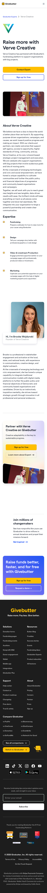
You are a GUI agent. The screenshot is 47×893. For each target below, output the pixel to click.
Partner (30, 699)
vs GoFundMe (8, 735)
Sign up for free (24, 77)
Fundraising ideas (33, 650)
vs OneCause (8, 726)
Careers (30, 695)
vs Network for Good (29, 735)
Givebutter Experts (34, 654)
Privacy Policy (24, 859)
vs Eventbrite (26, 731)
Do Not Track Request (23, 864)
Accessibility (37, 859)
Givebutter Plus (9, 673)
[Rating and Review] (37, 835)
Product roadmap (10, 695)
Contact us (7, 690)
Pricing (29, 690)
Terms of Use (10, 859)
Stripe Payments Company (33, 873)
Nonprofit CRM (8, 650)
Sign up (30, 709)
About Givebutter (33, 686)
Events (29, 645)
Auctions (6, 645)
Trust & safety (8, 709)
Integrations (7, 668)
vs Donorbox (7, 731)
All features (31, 664)
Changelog (7, 699)
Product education (34, 659)
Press (29, 704)
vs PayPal (6, 722)
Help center (7, 686)
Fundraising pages (10, 636)
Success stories (33, 641)
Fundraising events (10, 641)
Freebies (30, 636)
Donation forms (9, 632)
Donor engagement (10, 654)
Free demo (7, 704)
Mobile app (7, 664)
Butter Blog (31, 632)
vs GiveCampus (27, 726)
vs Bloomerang (26, 722)
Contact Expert (23, 70)
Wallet (5, 659)
